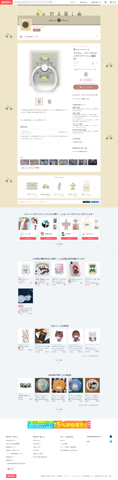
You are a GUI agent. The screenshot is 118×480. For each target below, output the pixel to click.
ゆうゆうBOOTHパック (90, 119)
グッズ (75, 46)
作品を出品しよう (96, 2)
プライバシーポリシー (76, 476)
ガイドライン (66, 476)
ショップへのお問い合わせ (80, 151)
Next (69, 70)
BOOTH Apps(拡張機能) (12, 443)
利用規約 (48, 476)
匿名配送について (11, 447)
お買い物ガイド (37, 443)
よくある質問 (63, 443)
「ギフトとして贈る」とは (81, 99)
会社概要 (43, 476)
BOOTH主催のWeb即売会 (40, 457)
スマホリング (83, 46)
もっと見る (59, 244)
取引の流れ (77, 138)
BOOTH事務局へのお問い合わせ (69, 450)
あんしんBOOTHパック (78, 119)
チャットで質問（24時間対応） (68, 447)
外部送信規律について (88, 476)
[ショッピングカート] (105, 2)
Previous (19, 70)
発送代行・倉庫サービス (12, 450)
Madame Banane (59, 177)
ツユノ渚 (27, 234)
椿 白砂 (68, 234)
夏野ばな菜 (48, 234)
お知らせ (62, 440)
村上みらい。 (91, 234)
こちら (33, 120)
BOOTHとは (83, 2)
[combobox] (32, 2)
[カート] (88, 49)
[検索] (51, 2)
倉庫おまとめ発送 (38, 453)
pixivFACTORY (76, 131)
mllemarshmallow (38, 27)
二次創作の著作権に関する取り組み (15, 463)
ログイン (73, 2)
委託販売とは (9, 460)
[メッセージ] (36, 36)
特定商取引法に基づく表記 (80, 148)
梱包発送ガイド (10, 457)
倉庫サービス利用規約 (57, 476)
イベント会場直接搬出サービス (14, 453)
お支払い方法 (78, 142)
